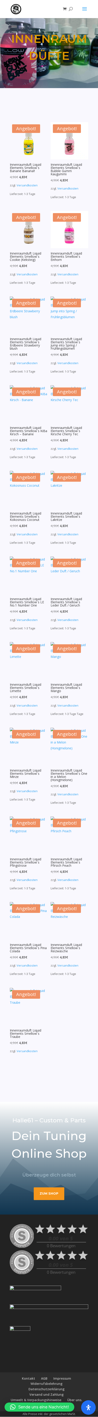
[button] (39, 1407)
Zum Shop (49, 1193)
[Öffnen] (88, 1407)
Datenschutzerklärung (46, 1389)
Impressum (62, 1378)
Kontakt (28, 1378)
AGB (44, 1378)
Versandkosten (27, 185)
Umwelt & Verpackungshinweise (36, 1400)
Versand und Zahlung (46, 1394)
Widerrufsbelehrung (46, 1383)
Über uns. (74, 1400)
